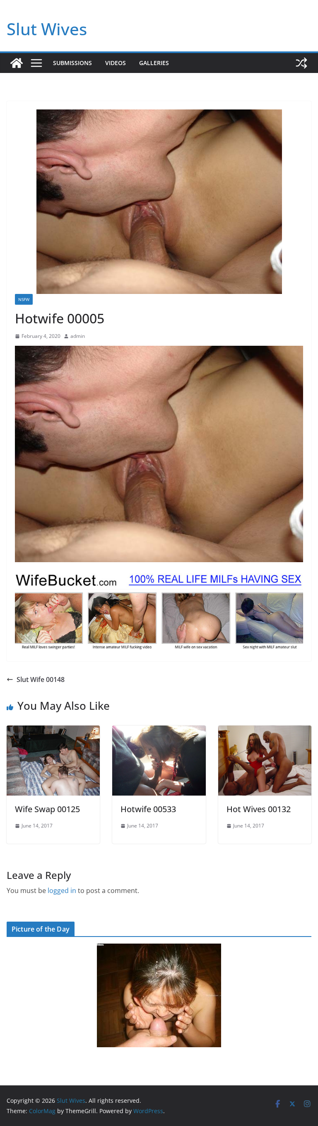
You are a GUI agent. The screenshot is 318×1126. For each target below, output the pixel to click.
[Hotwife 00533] (158, 731)
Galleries (154, 63)
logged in (62, 890)
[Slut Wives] (16, 63)
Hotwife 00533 (148, 809)
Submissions (72, 63)
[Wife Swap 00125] (53, 731)
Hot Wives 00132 (258, 809)
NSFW (23, 299)
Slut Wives (47, 28)
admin (77, 336)
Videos (115, 63)
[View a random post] (301, 63)
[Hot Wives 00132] (264, 731)
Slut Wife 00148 (41, 679)
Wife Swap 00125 (47, 809)
